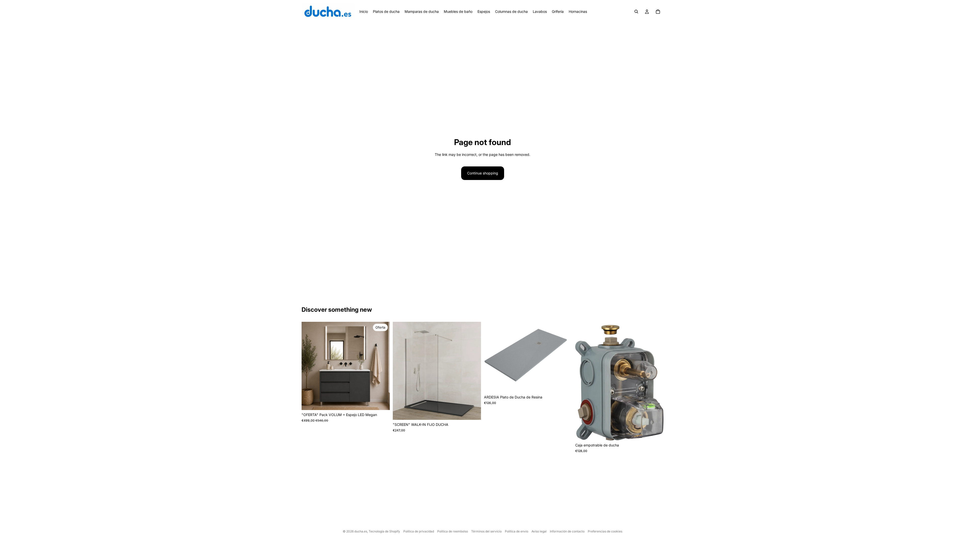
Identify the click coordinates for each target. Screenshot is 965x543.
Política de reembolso (452, 531)
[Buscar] (636, 11)
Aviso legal (539, 531)
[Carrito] (657, 11)
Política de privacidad (418, 531)
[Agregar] (655, 432)
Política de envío (516, 531)
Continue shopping (482, 173)
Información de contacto (567, 531)
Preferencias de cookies (605, 531)
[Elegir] (382, 402)
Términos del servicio (486, 531)
